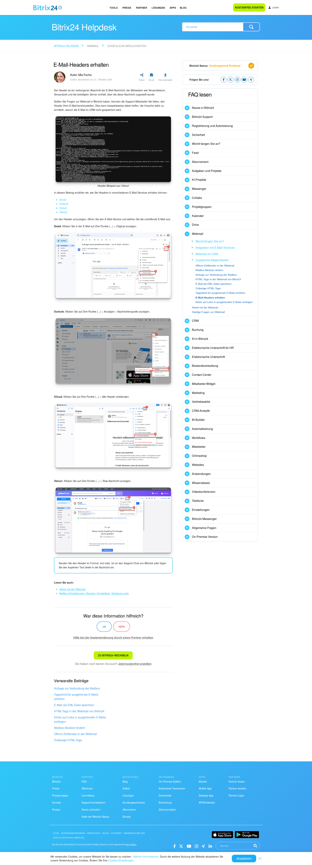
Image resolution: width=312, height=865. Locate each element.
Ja (104, 626)
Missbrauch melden (134, 833)
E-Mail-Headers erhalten (210, 297)
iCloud (63, 208)
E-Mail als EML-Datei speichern (74, 705)
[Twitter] (181, 846)
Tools (114, 7)
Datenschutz (94, 833)
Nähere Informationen (146, 856)
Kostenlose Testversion (172, 788)
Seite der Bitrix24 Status (95, 816)
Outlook (63, 204)
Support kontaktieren (93, 802)
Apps (173, 7)
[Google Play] (247, 834)
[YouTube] (189, 846)
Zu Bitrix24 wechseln (113, 655)
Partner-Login (236, 795)
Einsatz (127, 816)
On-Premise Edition (170, 781)
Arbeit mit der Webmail (205, 307)
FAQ (84, 781)
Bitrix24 (56, 781)
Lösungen (158, 7)
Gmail (62, 199)
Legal (56, 833)
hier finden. (131, 844)
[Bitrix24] (47, 7)
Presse (56, 809)
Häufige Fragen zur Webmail (208, 312)
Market (203, 781)
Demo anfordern (91, 809)
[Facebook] (175, 846)
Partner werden (237, 788)
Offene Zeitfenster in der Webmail (75, 734)
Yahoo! (63, 212)
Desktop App (206, 795)
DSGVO (105, 833)
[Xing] (203, 846)
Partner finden (237, 781)
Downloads (165, 795)
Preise (126, 7)
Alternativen (129, 809)
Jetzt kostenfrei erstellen (134, 664)
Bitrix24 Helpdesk (66, 46)
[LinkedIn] (210, 846)
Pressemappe (60, 795)
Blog (183, 7)
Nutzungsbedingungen (73, 833)
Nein (122, 626)
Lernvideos (88, 795)
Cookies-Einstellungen (121, 860)
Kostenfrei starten (249, 7)
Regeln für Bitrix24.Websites (68, 837)
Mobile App (205, 788)
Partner (141, 7)
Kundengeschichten (134, 802)
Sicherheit (116, 833)
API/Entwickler (207, 802)
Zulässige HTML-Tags (68, 740)
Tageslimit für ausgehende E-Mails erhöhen (76, 696)
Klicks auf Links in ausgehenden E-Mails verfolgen (80, 719)
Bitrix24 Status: (214, 65)
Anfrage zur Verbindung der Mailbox (77, 688)
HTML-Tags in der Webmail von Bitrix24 (79, 711)
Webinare (87, 788)
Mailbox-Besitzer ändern (69, 728)
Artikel (126, 788)
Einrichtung (165, 802)
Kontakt (56, 802)
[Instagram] (196, 846)
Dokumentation (167, 809)
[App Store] (222, 834)
